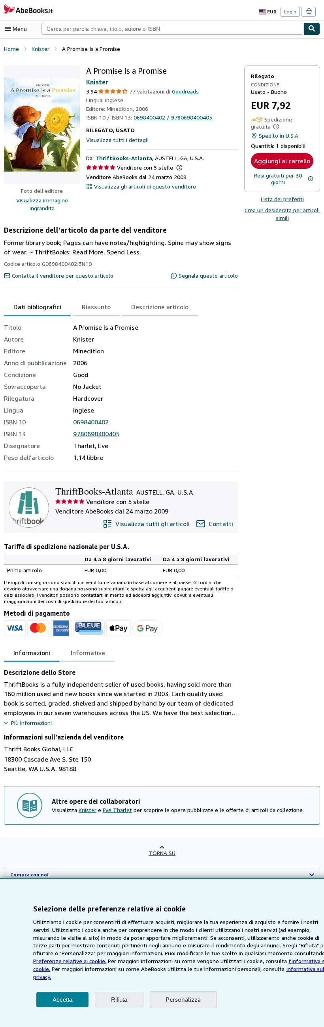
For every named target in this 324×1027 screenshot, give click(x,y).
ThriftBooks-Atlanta (123, 158)
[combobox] (172, 29)
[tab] (37, 307)
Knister (97, 82)
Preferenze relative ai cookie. (69, 961)
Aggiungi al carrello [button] (282, 161)
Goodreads (185, 91)
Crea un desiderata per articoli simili (282, 214)
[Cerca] (312, 29)
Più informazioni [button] (31, 722)
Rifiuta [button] (119, 999)
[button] (42, 124)
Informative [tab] (88, 653)
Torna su (162, 853)
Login (290, 12)
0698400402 (91, 422)
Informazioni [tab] (31, 653)
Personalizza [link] (183, 999)
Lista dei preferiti (282, 199)
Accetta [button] (62, 999)
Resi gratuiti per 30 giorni (278, 178)
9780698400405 (96, 434)
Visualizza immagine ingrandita (42, 204)
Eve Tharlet (117, 810)
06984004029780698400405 (173, 117)
